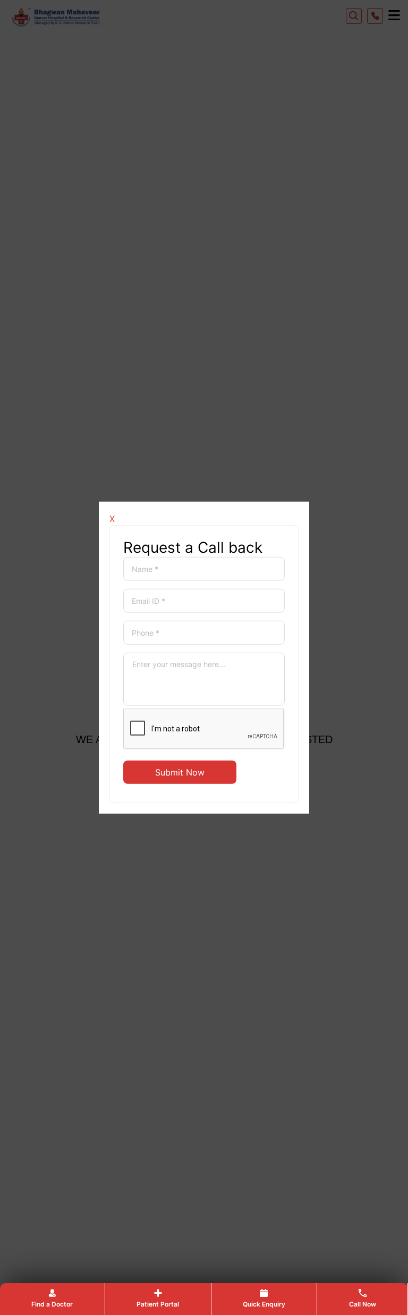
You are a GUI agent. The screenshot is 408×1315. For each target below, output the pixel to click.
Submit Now (180, 771)
